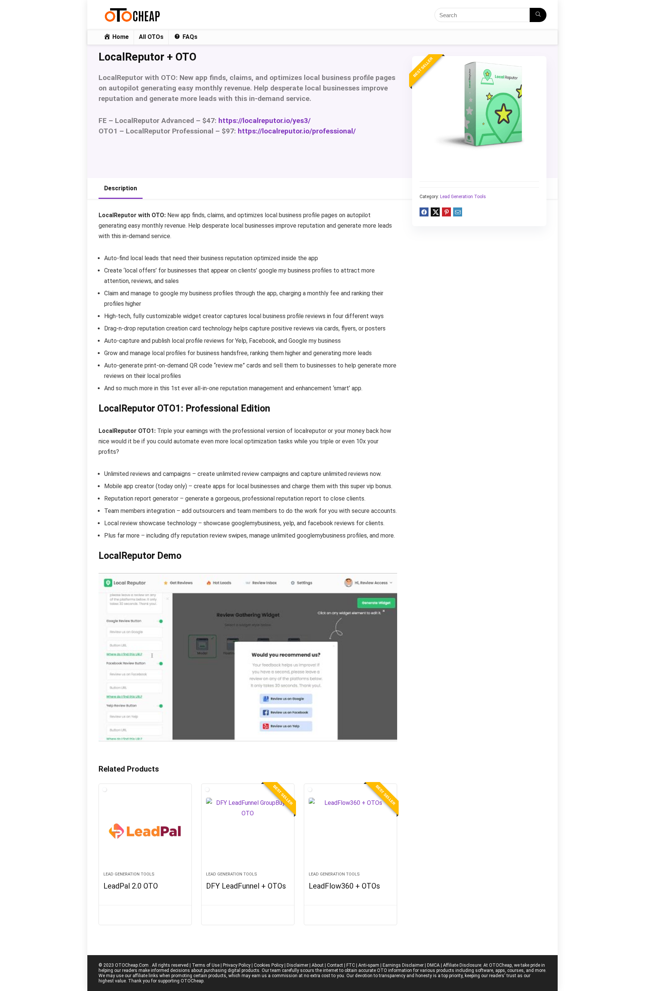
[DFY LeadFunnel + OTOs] (248, 831)
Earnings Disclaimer (403, 965)
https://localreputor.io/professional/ (297, 131)
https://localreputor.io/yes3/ (264, 120)
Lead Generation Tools (463, 196)
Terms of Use (205, 965)
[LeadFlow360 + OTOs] (350, 831)
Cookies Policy (268, 965)
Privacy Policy (236, 965)
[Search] (538, 15)
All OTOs (151, 36)
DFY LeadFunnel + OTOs (246, 885)
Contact (335, 965)
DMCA (433, 965)
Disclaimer (297, 965)
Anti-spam (368, 965)
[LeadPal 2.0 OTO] (145, 831)
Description (120, 188)
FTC (350, 965)
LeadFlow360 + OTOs (344, 885)
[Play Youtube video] (248, 657)
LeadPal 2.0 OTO (130, 885)
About (318, 965)
